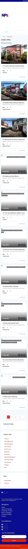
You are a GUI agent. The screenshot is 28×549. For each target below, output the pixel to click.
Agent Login (25, 0)
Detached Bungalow (9, 457)
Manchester (7, 480)
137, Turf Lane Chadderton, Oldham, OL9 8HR (14, 213)
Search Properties (6, 509)
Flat (5, 467)
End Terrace (7, 449)
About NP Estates (6, 514)
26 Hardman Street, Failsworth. (11, 286)
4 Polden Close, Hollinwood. (10, 396)
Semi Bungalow (8, 444)
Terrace (6, 438)
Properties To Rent (6, 511)
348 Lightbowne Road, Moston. (11, 176)
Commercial (7, 462)
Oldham (6, 483)
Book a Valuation (6, 512)
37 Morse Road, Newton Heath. (11, 323)
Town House (7, 446)
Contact (3, 516)
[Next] (22, 416)
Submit (14, 540)
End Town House (8, 459)
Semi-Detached (8, 441)
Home (4, 36)
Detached (7, 452)
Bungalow (7, 454)
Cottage (6, 465)
